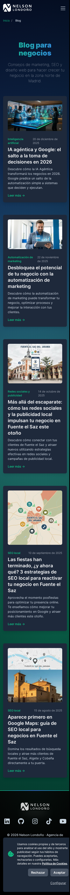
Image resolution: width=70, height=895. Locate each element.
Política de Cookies (54, 863)
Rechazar (38, 872)
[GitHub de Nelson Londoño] (21, 821)
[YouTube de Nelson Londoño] (63, 821)
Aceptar (59, 872)
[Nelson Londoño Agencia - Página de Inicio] (17, 8)
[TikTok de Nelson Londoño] (49, 821)
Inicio (6, 20)
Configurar (58, 883)
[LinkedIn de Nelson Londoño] (7, 821)
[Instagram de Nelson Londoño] (35, 821)
